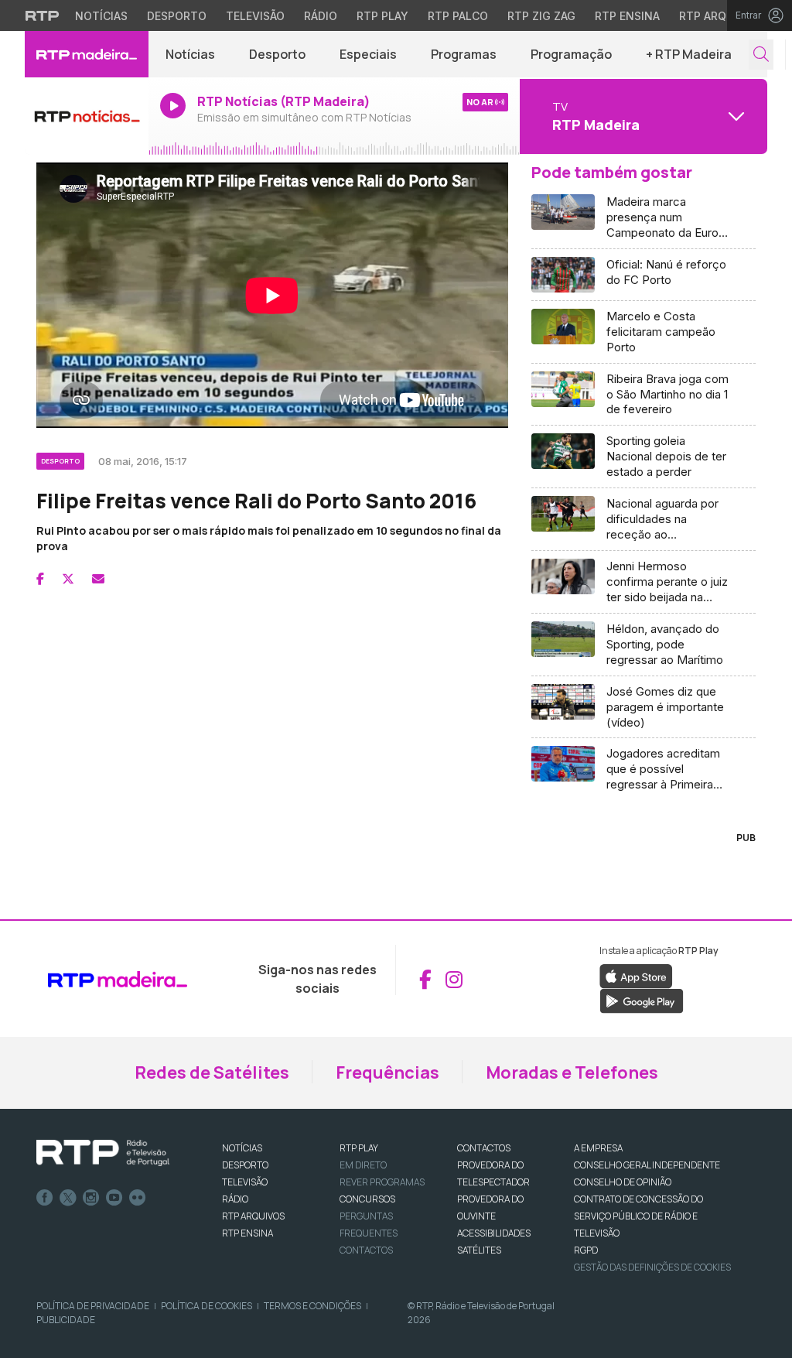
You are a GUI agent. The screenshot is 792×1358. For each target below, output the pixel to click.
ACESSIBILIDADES (494, 1233)
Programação (571, 54)
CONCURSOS (367, 1199)
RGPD (586, 1250)
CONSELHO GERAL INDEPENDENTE (647, 1165)
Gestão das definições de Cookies (652, 1267)
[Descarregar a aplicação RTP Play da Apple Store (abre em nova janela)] (636, 975)
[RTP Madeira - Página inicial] (86, 54)
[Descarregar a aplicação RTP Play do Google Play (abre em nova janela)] (641, 1000)
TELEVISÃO (245, 1182)
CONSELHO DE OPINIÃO (622, 1182)
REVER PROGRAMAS (382, 1182)
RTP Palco (458, 15)
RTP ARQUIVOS (253, 1216)
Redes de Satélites (212, 1072)
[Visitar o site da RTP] (43, 15)
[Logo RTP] (102, 1153)
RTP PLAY (359, 1147)
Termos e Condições (312, 1305)
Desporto (177, 15)
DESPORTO (245, 1165)
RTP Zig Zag (541, 15)
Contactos (366, 1250)
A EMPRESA (598, 1147)
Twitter (68, 1197)
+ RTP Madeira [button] (689, 54)
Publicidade (65, 1319)
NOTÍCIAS (242, 1147)
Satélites (479, 1250)
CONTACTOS (483, 1147)
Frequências (387, 1072)
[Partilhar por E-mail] (98, 578)
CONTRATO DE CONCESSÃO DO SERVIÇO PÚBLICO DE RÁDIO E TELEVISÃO (638, 1216)
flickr (137, 1197)
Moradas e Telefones (572, 1072)
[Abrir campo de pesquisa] (761, 54)
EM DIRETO (363, 1165)
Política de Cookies (206, 1305)
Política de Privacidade (92, 1305)
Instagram (91, 1197)
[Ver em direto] (86, 116)
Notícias (101, 15)
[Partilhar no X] (68, 578)
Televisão (255, 15)
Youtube (114, 1197)
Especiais (368, 54)
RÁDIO (235, 1199)
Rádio (320, 15)
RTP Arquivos (719, 15)
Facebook (44, 1197)
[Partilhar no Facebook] (40, 578)
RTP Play (382, 15)
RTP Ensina (627, 15)
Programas (464, 54)
